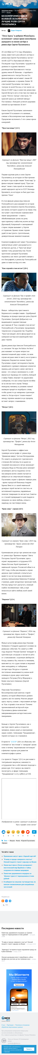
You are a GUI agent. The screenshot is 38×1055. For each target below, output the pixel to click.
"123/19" (13, 742)
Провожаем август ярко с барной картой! (20, 856)
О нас (3, 1025)
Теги (5, 841)
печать (9, 12)
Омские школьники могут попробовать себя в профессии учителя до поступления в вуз (17, 958)
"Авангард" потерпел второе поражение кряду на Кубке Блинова (19, 950)
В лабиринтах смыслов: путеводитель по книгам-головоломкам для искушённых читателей (20, 884)
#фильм (4, 843)
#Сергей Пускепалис (28, 841)
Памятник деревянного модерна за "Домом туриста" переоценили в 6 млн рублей (19, 876)
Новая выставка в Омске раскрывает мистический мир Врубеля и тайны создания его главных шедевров (18, 867)
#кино (18, 841)
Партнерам (10, 1025)
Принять (29, 1049)
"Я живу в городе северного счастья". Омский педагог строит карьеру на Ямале (17, 943)
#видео (12, 841)
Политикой (7, 1051)
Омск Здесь (7, 4)
